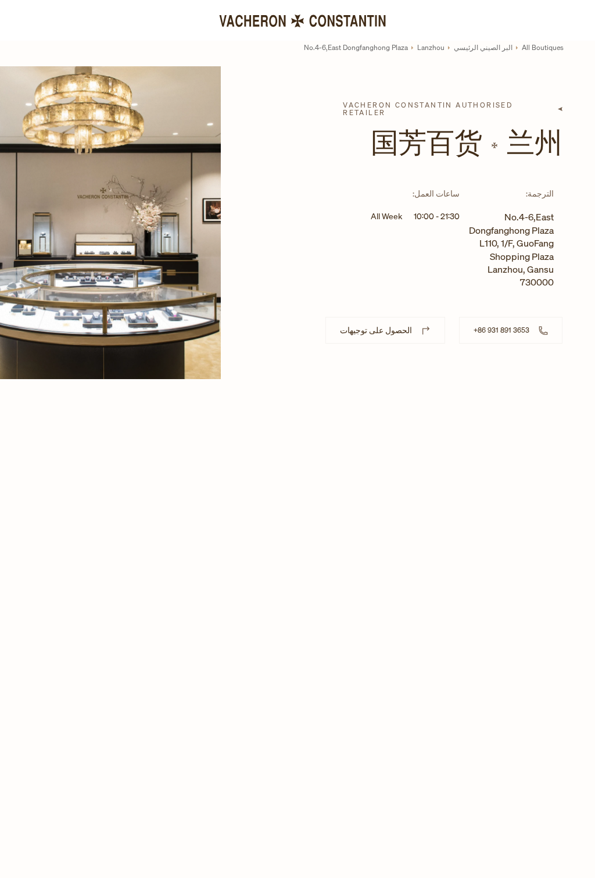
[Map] (407, 461)
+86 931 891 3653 (501, 330)
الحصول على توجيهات (376, 330)
